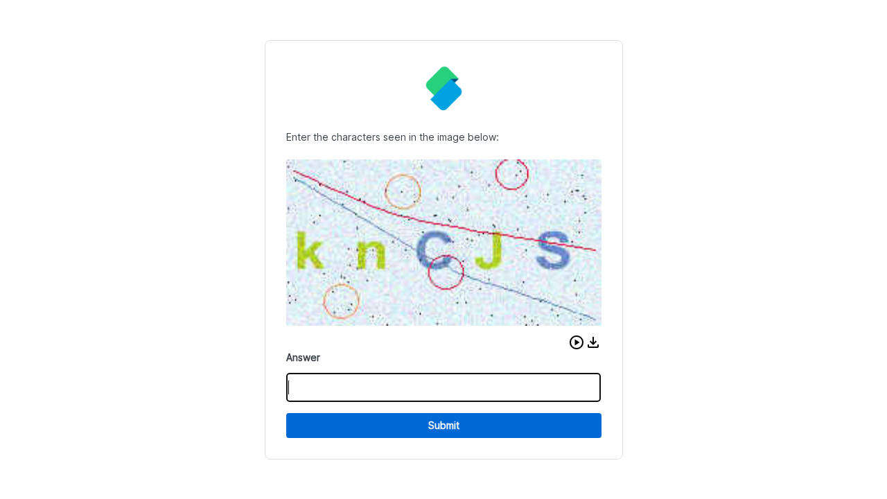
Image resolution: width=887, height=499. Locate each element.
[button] (576, 342)
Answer (303, 357)
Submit (443, 425)
